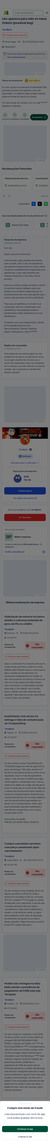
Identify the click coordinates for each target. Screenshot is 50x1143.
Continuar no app (25, 1129)
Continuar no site (25, 1137)
